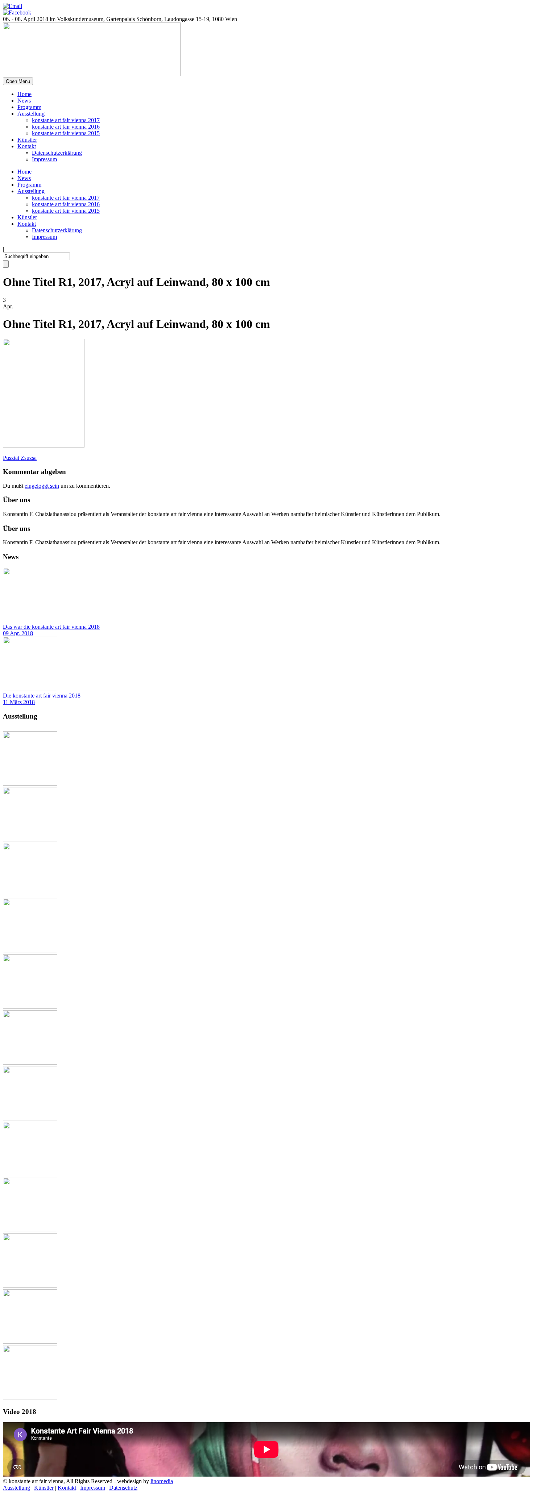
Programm (29, 107)
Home (24, 94)
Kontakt (26, 146)
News (24, 100)
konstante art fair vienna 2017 (66, 120)
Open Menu (18, 81)
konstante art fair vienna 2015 (66, 133)
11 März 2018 (19, 702)
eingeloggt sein (42, 486)
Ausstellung (31, 114)
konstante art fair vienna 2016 (66, 127)
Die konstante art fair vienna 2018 (41, 695)
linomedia (161, 1481)
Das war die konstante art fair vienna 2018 (51, 627)
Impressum (44, 159)
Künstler (27, 140)
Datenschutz (123, 1488)
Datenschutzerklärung (57, 153)
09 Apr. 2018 (18, 633)
